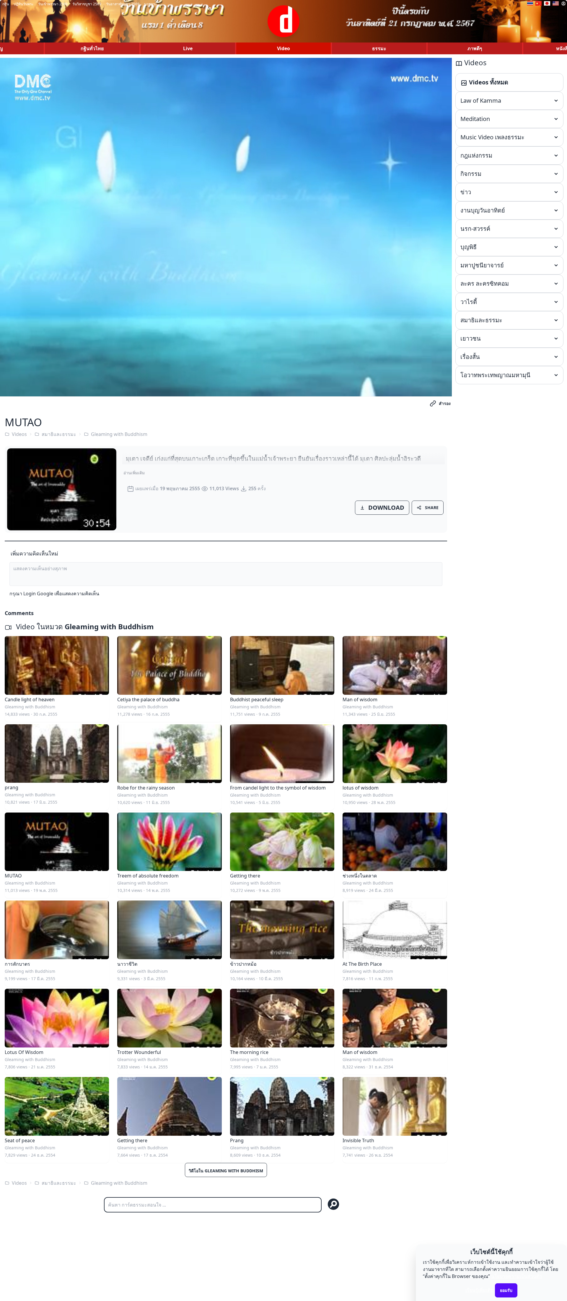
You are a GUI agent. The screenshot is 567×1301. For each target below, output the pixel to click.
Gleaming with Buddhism (119, 434)
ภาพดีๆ (474, 48)
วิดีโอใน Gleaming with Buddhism (226, 1170)
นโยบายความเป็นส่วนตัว (516, 1276)
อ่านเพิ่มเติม (134, 472)
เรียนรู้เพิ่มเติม (479, 1290)
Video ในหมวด (84, 626)
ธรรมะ (379, 48)
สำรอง (445, 403)
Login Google (38, 593)
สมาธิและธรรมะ (59, 434)
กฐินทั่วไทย (92, 48)
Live (188, 48)
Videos (19, 434)
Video (283, 48)
